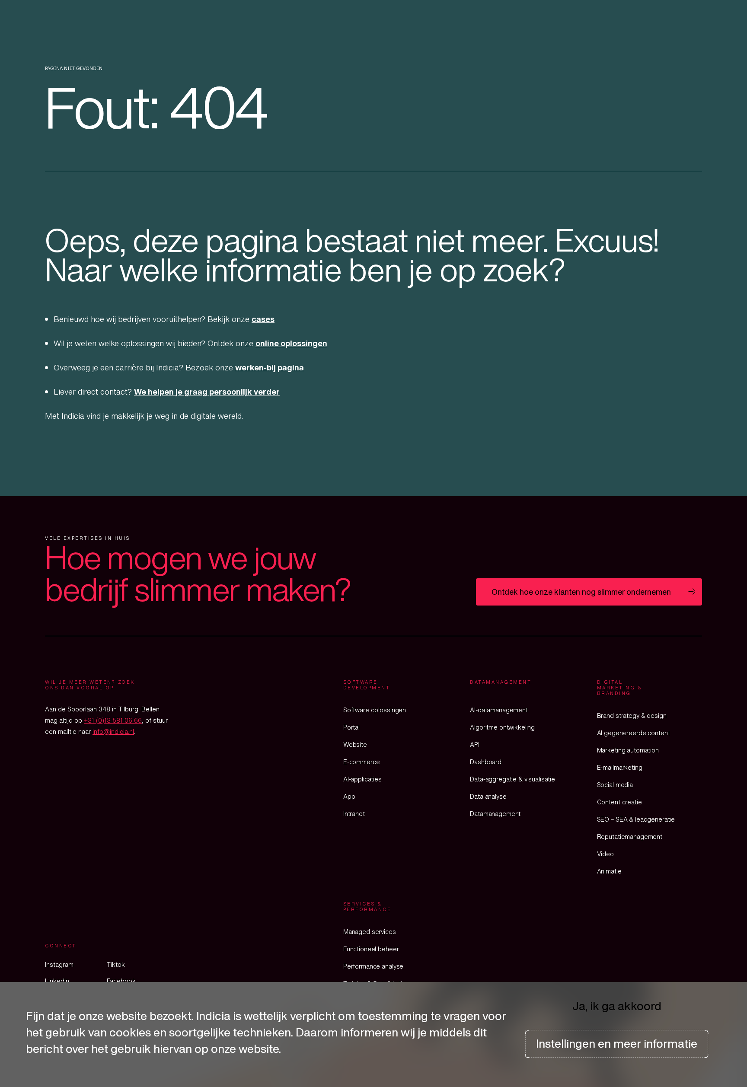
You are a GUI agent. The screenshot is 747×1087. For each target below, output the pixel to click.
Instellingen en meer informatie (616, 1043)
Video (605, 853)
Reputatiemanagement (629, 836)
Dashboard (485, 761)
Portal (351, 727)
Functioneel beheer (371, 948)
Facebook (121, 980)
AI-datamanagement (499, 709)
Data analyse (488, 796)
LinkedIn (57, 980)
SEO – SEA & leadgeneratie (636, 819)
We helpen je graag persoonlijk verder (207, 391)
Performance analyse (373, 966)
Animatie (609, 871)
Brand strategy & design (632, 715)
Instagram (59, 964)
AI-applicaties (362, 779)
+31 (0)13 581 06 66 (113, 720)
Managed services (369, 931)
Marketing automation (628, 750)
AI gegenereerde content (633, 732)
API (474, 744)
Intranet (354, 813)
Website (355, 744)
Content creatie (619, 801)
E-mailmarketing (619, 767)
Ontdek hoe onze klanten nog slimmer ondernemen (581, 591)
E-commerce (361, 761)
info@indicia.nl (113, 731)
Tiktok (116, 964)
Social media (615, 784)
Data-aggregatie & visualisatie (512, 779)
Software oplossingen (374, 709)
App (349, 796)
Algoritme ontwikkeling (502, 727)
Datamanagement (495, 813)
